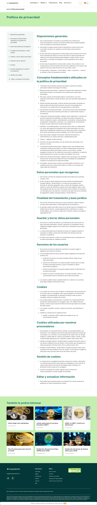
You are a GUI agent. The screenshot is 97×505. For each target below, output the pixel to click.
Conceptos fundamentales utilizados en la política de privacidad (18, 40)
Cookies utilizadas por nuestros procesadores (20, 70)
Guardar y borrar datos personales (21, 56)
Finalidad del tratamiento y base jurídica (20, 51)
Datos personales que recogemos (21, 46)
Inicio (8, 9)
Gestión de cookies (16, 75)
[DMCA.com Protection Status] (74, 472)
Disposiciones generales (17, 34)
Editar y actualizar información (20, 79)
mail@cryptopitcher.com (13, 473)
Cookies (12, 65)
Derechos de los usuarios (18, 61)
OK (65, 503)
